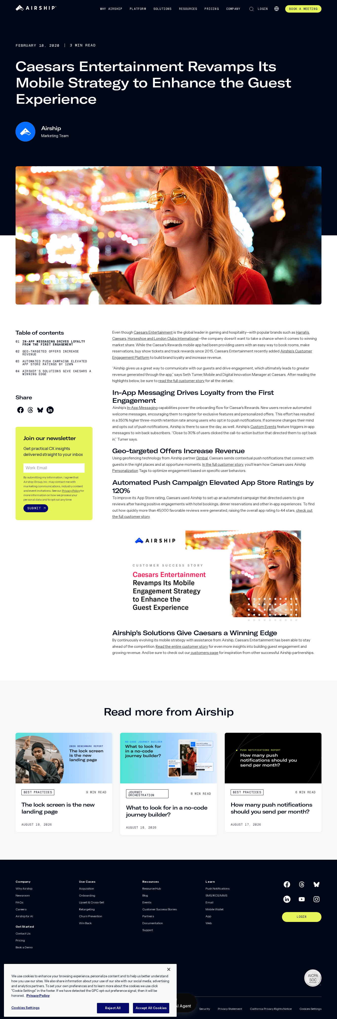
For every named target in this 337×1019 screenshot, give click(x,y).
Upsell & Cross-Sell (91, 902)
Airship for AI (24, 916)
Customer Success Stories (159, 909)
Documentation (152, 923)
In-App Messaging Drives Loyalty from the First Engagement (53, 343)
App (208, 916)
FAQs (19, 902)
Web (209, 923)
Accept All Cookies (151, 1008)
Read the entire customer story (182, 646)
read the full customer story (181, 380)
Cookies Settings (310, 1009)
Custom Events (263, 426)
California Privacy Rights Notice (271, 1009)
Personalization (125, 470)
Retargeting (87, 909)
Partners (148, 916)
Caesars (141, 332)
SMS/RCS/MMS (216, 895)
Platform (138, 9)
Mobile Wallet (215, 909)
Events (146, 902)
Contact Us (23, 933)
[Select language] (276, 8)
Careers (21, 909)
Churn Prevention (90, 916)
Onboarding (87, 895)
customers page (204, 652)
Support (147, 930)
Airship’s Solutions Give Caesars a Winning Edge (56, 373)
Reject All (113, 1008)
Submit (34, 508)
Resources (188, 9)
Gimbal (202, 458)
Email (209, 902)
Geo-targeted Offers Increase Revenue (50, 353)
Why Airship (111, 9)
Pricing (212, 9)
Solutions (162, 9)
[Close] (168, 969)
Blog (145, 895)
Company (233, 9)
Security (204, 1009)
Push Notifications (217, 888)
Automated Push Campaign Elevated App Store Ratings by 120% (54, 363)
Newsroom (23, 895)
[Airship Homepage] (36, 9)
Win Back (85, 923)
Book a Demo (24, 947)
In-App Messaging (142, 407)
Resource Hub (151, 888)
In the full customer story (222, 464)
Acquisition (86, 888)
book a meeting (303, 9)
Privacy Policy (71, 490)
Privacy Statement (230, 1009)
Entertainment (161, 332)
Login (263, 9)
